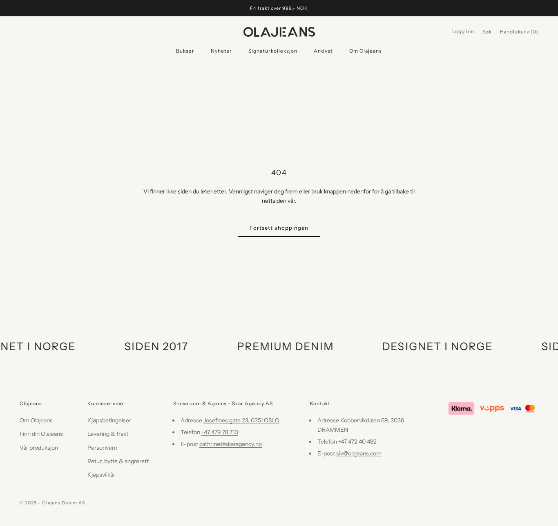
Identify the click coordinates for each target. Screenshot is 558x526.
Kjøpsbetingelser (109, 420)
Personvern (102, 447)
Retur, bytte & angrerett (118, 461)
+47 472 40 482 (357, 441)
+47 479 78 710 (219, 432)
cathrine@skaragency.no (230, 444)
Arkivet (323, 51)
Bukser (185, 51)
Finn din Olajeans (41, 433)
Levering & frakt (107, 433)
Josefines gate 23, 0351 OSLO (241, 420)
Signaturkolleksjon (272, 51)
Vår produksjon (39, 447)
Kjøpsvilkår (101, 474)
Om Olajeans (365, 51)
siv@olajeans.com (359, 453)
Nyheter (221, 51)
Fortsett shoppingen (279, 227)
